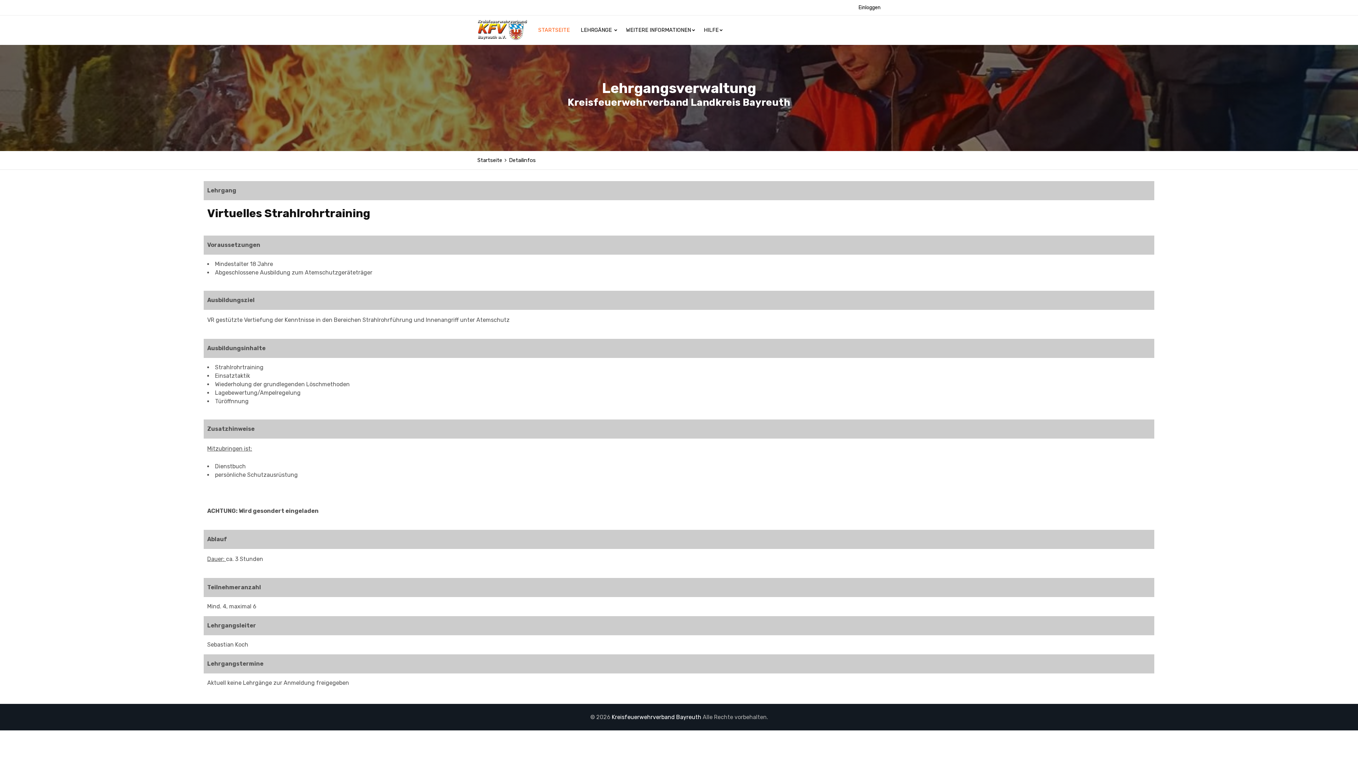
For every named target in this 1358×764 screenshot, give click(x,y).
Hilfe (711, 30)
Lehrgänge (597, 30)
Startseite (554, 30)
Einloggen (870, 8)
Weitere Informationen (658, 30)
